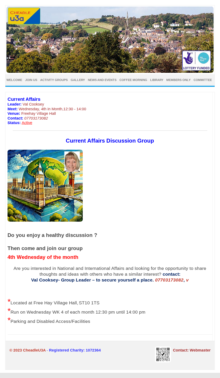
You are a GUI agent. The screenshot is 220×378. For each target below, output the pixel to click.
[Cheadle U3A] (110, 71)
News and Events (102, 80)
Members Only (178, 80)
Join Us (31, 80)
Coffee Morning (133, 80)
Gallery (78, 80)
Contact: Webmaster (192, 350)
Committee (203, 80)
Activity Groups (54, 80)
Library (156, 80)
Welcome (14, 80)
